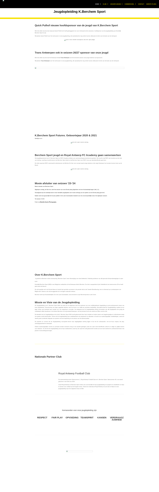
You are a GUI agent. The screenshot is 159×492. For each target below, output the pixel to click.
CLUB (104, 4)
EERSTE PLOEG (151, 4)
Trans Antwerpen (65, 57)
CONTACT (141, 4)
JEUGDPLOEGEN (115, 4)
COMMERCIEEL (129, 4)
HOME (97, 4)
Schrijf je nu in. (38, 138)
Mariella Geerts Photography (48, 202)
